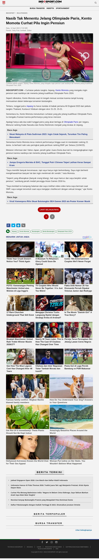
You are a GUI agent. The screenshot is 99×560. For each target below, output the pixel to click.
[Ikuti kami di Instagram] (51, 542)
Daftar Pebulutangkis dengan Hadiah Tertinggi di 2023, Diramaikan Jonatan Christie (45, 505)
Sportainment (62, 8)
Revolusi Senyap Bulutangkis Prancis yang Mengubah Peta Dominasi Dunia (42, 500)
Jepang (29, 106)
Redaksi (30, 547)
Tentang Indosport (15, 547)
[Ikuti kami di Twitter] (47, 542)
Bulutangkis (36, 231)
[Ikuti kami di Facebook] (42, 542)
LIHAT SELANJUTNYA (49, 210)
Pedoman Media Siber (53, 547)
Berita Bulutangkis (49, 231)
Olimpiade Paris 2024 (64, 231)
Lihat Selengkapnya (83, 530)
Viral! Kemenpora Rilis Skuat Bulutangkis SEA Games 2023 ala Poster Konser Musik (49, 201)
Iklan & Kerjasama (45, 549)
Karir (39, 547)
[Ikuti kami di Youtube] (56, 542)
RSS (57, 549)
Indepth (50, 8)
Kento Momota (62, 90)
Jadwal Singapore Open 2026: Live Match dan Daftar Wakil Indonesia (39, 480)
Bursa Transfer (37, 8)
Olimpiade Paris (71, 122)
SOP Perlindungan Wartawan (77, 547)
